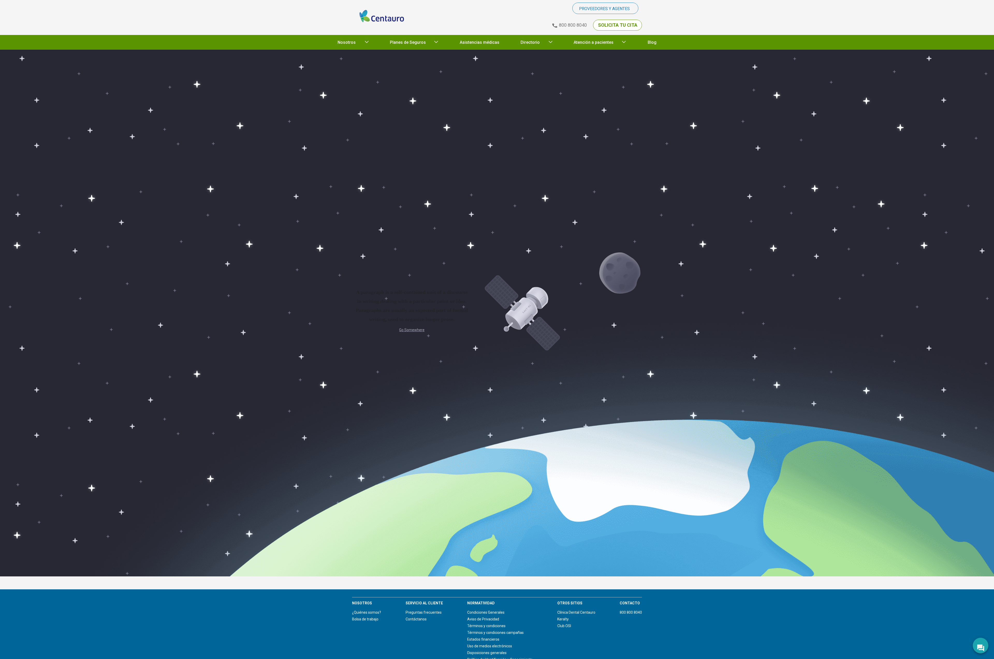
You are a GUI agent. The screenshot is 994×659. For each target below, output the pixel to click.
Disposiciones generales (487, 653)
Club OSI (564, 626)
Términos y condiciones (486, 626)
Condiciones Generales (486, 612)
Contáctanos (416, 619)
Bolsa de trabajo (365, 619)
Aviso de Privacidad (483, 619)
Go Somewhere (412, 330)
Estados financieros (483, 639)
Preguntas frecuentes (424, 612)
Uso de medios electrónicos (489, 646)
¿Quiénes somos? (366, 612)
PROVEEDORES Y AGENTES (604, 8)
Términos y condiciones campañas (495, 633)
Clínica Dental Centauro (576, 612)
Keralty (563, 619)
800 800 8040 (631, 612)
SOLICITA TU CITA (617, 25)
